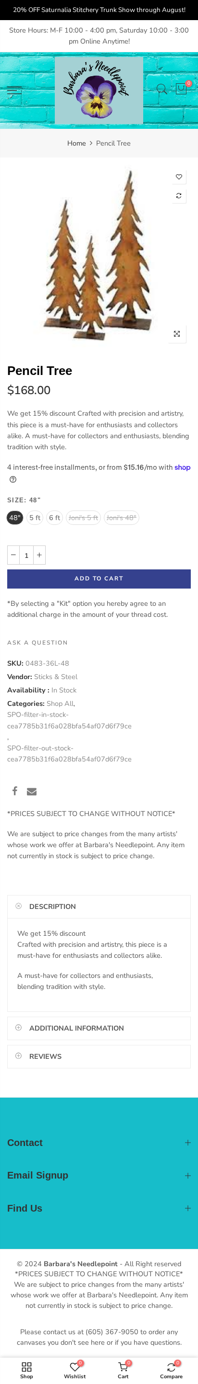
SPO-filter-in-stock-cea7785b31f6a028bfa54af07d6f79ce (69, 720)
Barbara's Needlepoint (81, 1264)
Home (76, 143)
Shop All (60, 703)
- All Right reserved (149, 1264)
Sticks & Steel (55, 676)
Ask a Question (37, 643)
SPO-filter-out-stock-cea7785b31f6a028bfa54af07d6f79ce (69, 753)
